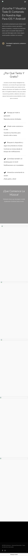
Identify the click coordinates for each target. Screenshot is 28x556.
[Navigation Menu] (25, 2)
